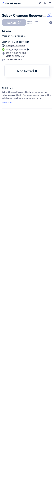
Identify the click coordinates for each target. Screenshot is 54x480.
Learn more (7, 102)
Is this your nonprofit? (15, 45)
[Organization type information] (28, 49)
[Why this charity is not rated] (36, 71)
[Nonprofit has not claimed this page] (3, 45)
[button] (14, 22)
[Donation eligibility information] (50, 22)
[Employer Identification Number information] (28, 42)
